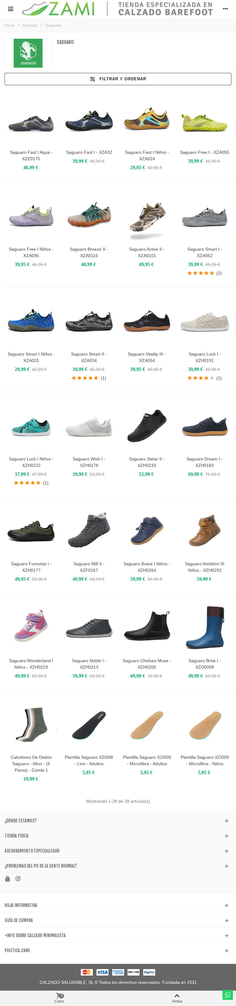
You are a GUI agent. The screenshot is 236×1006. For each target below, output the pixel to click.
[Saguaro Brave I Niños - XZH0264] (147, 531)
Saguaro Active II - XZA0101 (147, 252)
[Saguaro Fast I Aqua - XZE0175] (31, 119)
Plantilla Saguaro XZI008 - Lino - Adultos (89, 760)
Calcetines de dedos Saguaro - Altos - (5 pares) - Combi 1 (31, 764)
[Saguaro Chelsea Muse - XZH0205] (147, 627)
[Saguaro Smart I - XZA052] (204, 216)
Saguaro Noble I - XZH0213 (89, 664)
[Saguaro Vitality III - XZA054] (147, 321)
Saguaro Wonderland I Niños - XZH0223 (31, 664)
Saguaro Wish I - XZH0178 (89, 462)
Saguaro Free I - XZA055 (204, 152)
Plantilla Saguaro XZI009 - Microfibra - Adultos (147, 760)
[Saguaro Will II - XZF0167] (89, 531)
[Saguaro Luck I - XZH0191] (204, 321)
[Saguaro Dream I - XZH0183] (204, 426)
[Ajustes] (225, 8)
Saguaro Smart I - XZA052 (204, 252)
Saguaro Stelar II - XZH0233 (147, 462)
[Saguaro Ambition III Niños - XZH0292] (204, 531)
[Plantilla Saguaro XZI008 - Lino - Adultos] (89, 724)
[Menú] (10, 8)
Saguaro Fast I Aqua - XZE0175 (31, 155)
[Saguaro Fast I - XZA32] (89, 119)
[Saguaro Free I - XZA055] (204, 119)
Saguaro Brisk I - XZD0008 (204, 664)
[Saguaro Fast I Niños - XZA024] (147, 119)
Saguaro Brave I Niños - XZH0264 (147, 567)
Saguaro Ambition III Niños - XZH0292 (204, 567)
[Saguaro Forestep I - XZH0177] (31, 531)
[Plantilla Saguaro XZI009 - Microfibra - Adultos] (147, 724)
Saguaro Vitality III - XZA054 (147, 357)
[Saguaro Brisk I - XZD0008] (204, 627)
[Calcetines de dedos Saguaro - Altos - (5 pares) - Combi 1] (31, 724)
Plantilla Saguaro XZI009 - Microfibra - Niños (205, 760)
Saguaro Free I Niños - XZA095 (31, 252)
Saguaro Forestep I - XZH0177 (31, 567)
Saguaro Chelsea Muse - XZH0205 (147, 664)
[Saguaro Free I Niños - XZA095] (31, 216)
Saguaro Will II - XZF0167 (88, 567)
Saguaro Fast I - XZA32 (89, 152)
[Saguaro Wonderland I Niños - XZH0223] (31, 627)
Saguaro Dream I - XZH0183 (205, 462)
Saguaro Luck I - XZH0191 (205, 357)
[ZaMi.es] (118, 8)
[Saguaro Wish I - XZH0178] (89, 426)
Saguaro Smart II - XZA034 (89, 357)
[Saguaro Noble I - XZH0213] (89, 627)
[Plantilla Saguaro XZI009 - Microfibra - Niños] (204, 724)
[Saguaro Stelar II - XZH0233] (147, 426)
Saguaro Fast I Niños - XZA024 (147, 155)
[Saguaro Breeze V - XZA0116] (89, 216)
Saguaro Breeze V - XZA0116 (89, 252)
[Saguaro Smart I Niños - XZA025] (31, 321)
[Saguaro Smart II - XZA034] (89, 321)
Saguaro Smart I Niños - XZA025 (31, 357)
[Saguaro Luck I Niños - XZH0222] (31, 426)
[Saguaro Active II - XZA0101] (147, 216)
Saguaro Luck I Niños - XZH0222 (31, 462)
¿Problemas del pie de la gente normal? (41, 866)
